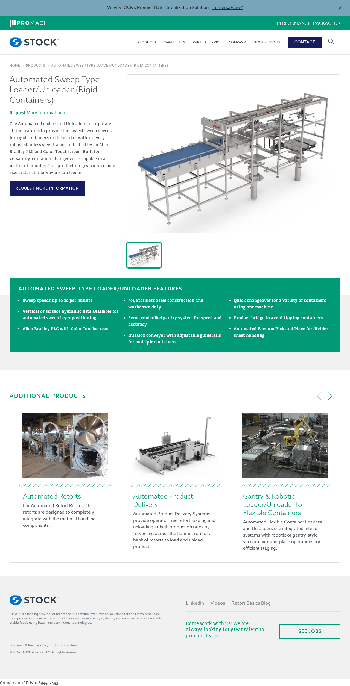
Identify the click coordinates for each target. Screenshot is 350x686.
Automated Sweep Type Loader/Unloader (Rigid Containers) (109, 65)
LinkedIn (195, 603)
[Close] (340, 7)
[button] (144, 255)
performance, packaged (307, 23)
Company (237, 42)
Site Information (65, 645)
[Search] (331, 41)
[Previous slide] (319, 396)
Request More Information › (37, 112)
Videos (218, 603)
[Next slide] (330, 396)
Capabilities (174, 42)
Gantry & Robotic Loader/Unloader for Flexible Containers (273, 504)
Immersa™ (227, 7)
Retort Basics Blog (251, 603)
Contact (304, 42)
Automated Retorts (52, 496)
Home (15, 65)
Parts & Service (207, 42)
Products (146, 42)
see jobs (310, 631)
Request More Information (47, 188)
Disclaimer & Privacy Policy (29, 645)
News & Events (266, 42)
